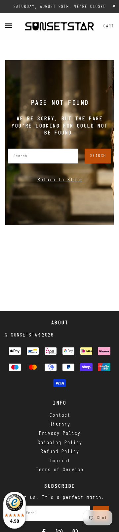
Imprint (59, 461)
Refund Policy (59, 451)
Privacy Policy (59, 433)
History (59, 424)
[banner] (59, 26)
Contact (59, 415)
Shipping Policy (59, 443)
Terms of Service (59, 470)
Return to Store (59, 180)
